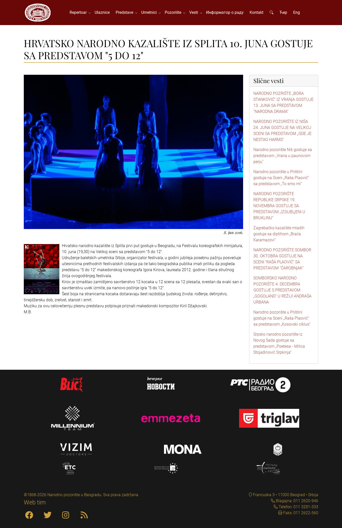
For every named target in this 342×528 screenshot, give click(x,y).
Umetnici (150, 12)
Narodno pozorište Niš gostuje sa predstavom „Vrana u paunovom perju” (282, 155)
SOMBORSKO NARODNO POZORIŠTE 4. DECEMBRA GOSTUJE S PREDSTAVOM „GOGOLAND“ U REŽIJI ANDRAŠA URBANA (282, 290)
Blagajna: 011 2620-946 (296, 500)
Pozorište (174, 12)
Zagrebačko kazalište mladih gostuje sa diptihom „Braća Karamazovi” (278, 233)
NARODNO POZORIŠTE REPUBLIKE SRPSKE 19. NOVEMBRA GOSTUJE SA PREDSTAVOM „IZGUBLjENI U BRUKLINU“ (279, 205)
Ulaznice (102, 12)
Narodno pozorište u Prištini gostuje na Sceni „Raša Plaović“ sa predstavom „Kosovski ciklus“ (281, 318)
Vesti (194, 12)
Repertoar (79, 12)
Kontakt (256, 12)
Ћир (283, 12)
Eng (296, 12)
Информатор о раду (225, 12)
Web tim (35, 502)
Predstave (125, 12)
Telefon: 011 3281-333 (298, 506)
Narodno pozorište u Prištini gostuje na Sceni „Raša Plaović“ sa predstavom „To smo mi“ (281, 177)
